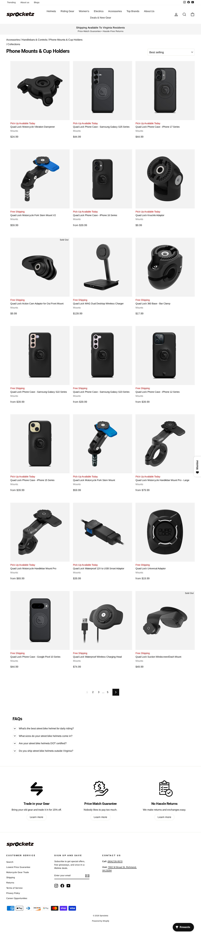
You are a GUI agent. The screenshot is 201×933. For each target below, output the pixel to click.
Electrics (98, 11)
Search (9, 862)
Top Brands (133, 11)
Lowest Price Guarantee (18, 867)
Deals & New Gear (100, 17)
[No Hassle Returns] (164, 788)
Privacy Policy (13, 893)
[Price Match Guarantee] (100, 788)
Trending (11, 2)
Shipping (10, 877)
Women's (84, 11)
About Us (149, 11)
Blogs (36, 2)
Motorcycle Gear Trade (17, 872)
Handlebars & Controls (34, 39)
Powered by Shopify (100, 921)
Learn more (36, 817)
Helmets (51, 11)
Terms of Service (14, 888)
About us (24, 2)
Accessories (115, 11)
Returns (10, 882)
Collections (14, 44)
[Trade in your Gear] (36, 788)
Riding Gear (67, 11)
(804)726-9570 (115, 861)
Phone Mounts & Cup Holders (65, 39)
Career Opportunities (16, 898)
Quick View (39, 116)
